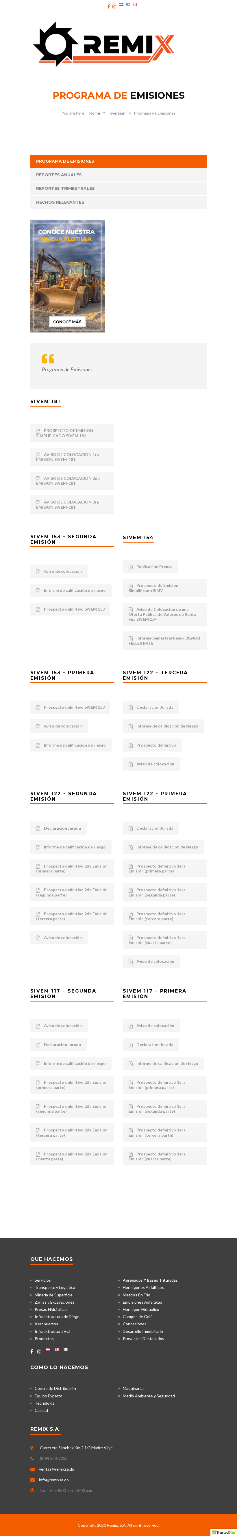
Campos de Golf (137, 1316)
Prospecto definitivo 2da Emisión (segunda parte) (72, 892)
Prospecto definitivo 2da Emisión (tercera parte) (72, 916)
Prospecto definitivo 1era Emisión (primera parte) (157, 868)
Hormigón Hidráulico (141, 1309)
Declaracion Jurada (154, 707)
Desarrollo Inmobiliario (143, 1331)
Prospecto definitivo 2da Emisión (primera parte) (72, 868)
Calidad (41, 1410)
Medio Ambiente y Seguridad (149, 1395)
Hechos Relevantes (60, 202)
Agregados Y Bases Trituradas (150, 1280)
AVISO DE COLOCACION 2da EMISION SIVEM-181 (68, 481)
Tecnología (45, 1403)
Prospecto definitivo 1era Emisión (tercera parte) (157, 916)
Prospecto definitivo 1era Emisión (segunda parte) (157, 892)
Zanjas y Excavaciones (55, 1302)
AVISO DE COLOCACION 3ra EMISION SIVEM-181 (67, 504)
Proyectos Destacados (143, 1338)
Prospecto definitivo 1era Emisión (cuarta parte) (157, 940)
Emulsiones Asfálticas (142, 1302)
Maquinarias (134, 1388)
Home (94, 113)
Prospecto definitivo (156, 745)
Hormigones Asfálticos (143, 1287)
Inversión (116, 113)
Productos (44, 1338)
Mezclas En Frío (136, 1294)
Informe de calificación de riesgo (74, 590)
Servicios (43, 1280)
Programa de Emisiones (65, 161)
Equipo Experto (48, 1395)
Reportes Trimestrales (65, 188)
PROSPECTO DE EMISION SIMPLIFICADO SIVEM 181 (64, 433)
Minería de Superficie (54, 1294)
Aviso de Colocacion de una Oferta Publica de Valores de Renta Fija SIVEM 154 (162, 614)
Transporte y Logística (55, 1287)
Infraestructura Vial (52, 1331)
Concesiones (135, 1323)
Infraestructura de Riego (57, 1316)
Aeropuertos (46, 1323)
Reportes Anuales (59, 174)
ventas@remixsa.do (56, 1469)
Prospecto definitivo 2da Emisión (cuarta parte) (72, 1156)
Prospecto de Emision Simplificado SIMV (153, 588)
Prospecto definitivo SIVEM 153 (74, 609)
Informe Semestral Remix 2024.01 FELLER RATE (164, 640)
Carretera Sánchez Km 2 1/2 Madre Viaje (76, 1447)
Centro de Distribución (55, 1388)
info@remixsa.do (54, 1479)
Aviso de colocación (62, 571)
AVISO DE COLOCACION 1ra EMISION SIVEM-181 (67, 457)
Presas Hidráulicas (51, 1309)
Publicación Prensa (154, 566)
